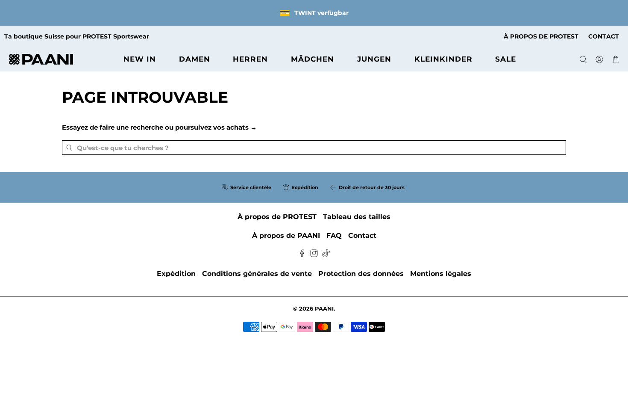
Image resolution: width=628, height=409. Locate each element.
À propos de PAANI (286, 235)
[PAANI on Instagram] (314, 255)
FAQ (334, 235)
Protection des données (361, 274)
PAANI (324, 308)
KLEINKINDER (443, 59)
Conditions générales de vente (257, 274)
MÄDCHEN (312, 59)
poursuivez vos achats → (216, 127)
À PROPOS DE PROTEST (541, 36)
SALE (505, 59)
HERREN (250, 59)
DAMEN (194, 59)
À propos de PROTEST (277, 217)
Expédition (176, 274)
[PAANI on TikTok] (326, 255)
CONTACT (603, 36)
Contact (362, 235)
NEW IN (139, 59)
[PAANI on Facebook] (302, 255)
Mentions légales (440, 274)
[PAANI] (41, 59)
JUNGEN (374, 59)
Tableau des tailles (356, 217)
